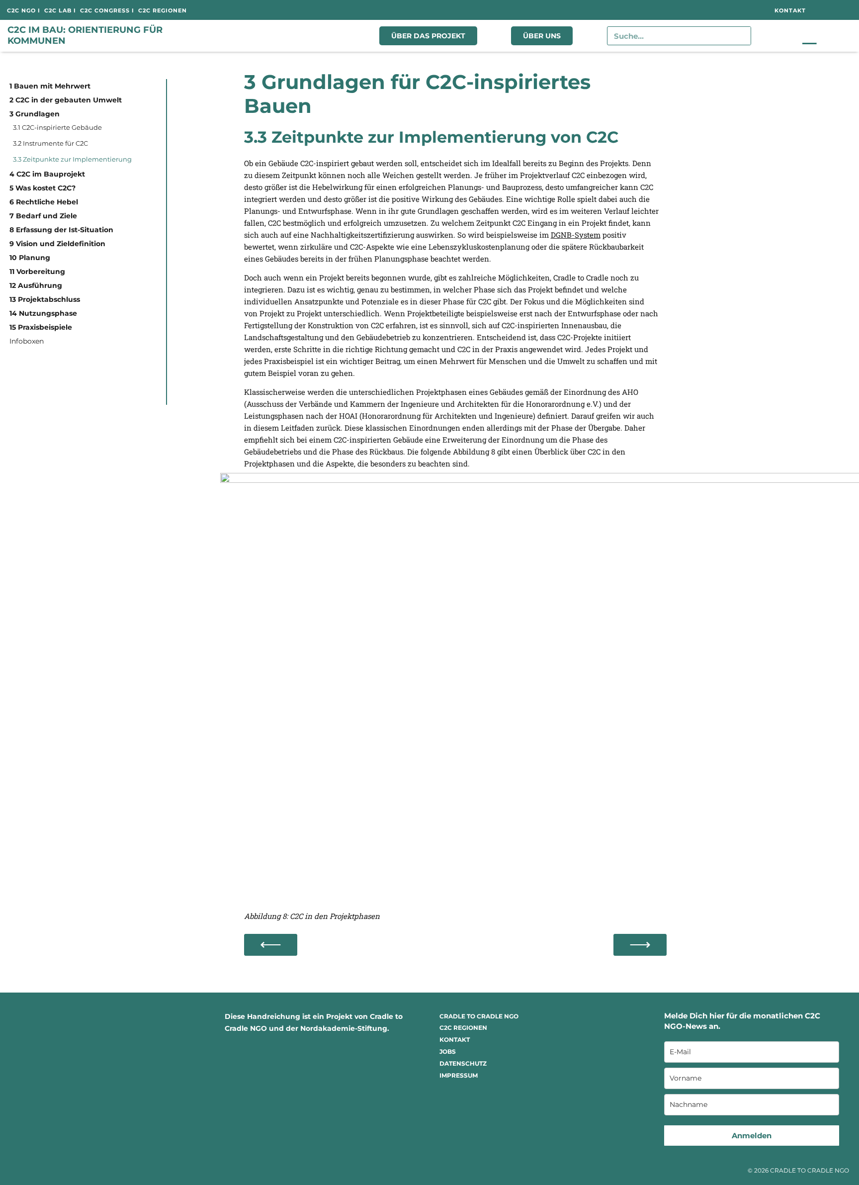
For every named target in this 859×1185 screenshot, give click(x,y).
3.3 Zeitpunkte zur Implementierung (72, 159)
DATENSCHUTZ (463, 1063)
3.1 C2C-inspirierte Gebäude (57, 127)
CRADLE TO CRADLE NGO (478, 1016)
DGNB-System (576, 235)
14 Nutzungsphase (43, 313)
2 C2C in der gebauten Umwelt (65, 99)
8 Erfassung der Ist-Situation (61, 229)
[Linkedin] (696, 10)
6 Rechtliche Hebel (43, 201)
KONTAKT (454, 1039)
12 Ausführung (35, 285)
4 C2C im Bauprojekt (47, 174)
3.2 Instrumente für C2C (50, 143)
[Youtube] (718, 10)
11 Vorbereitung (37, 271)
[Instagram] (674, 10)
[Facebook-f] (652, 10)
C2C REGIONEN (463, 1027)
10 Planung (29, 257)
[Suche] (741, 36)
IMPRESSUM (458, 1075)
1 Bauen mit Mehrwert (49, 86)
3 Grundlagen (34, 113)
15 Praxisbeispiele (40, 327)
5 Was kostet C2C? (42, 187)
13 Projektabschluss (44, 299)
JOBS (447, 1051)
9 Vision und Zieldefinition (57, 243)
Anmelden (752, 1135)
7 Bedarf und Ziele (43, 215)
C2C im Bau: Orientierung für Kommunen (85, 35)
